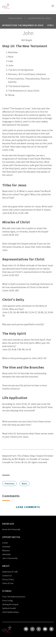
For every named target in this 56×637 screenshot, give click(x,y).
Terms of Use (7, 583)
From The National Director (13, 596)
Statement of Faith (10, 571)
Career (5, 542)
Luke (10, 61)
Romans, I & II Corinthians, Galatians (27, 74)
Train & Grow (15, 18)
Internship (6, 554)
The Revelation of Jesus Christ (23, 90)
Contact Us (7, 575)
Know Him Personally (11, 529)
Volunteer (6, 546)
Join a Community (9, 558)
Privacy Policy (8, 579)
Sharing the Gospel (10, 604)
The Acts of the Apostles (20, 69)
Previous (9, 483)
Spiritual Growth (9, 608)
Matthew (12, 52)
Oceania (26, 13)
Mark (10, 56)
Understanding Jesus (39, 18)
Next (24, 483)
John (10, 65)
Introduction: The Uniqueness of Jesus (22, 25)
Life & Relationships (10, 612)
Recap (11, 94)
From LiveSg (7, 600)
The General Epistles (19, 86)
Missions (6, 550)
